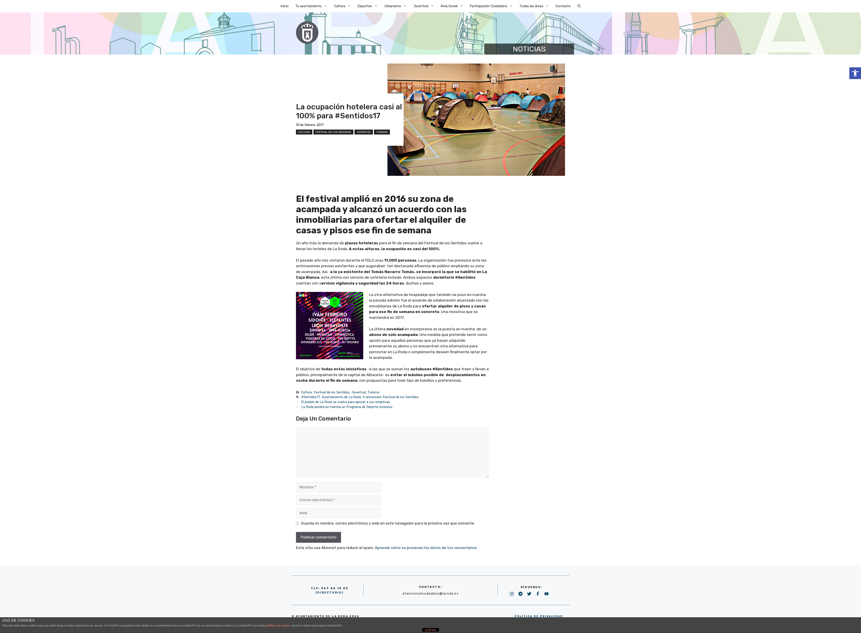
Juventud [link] (420, 6)
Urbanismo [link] (392, 6)
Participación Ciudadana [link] (488, 6)
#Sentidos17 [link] (310, 397)
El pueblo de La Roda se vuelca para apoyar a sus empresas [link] (345, 402)
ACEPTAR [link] (430, 630)
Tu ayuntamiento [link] (308, 6)
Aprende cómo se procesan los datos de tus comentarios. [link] (426, 547)
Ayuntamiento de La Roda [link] (341, 397)
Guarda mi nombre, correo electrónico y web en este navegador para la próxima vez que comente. (388, 523)
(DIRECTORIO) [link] (329, 592)
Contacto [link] (563, 6)
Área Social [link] (449, 6)
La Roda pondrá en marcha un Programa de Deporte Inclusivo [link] (346, 407)
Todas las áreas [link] (531, 6)
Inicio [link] (284, 6)
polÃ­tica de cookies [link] (278, 625)
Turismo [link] (382, 132)
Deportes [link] (364, 6)
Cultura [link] (339, 6)
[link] (855, 73)
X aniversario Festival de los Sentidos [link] (391, 397)
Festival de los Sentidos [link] (333, 132)
